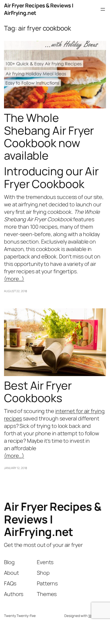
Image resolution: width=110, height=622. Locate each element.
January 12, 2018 (15, 468)
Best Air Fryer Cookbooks (38, 391)
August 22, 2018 (15, 291)
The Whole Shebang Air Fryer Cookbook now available (49, 137)
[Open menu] (103, 9)
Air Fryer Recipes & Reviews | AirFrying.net (52, 519)
